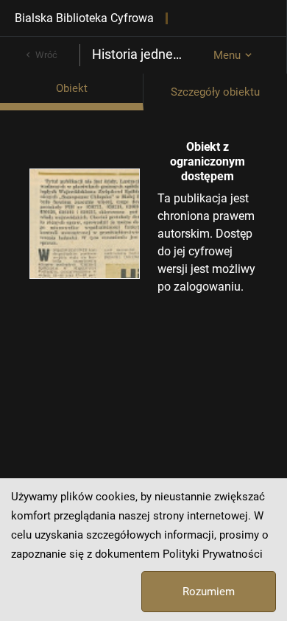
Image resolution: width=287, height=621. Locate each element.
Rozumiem (209, 591)
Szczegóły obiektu (215, 92)
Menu (227, 55)
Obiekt (72, 88)
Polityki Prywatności (213, 554)
